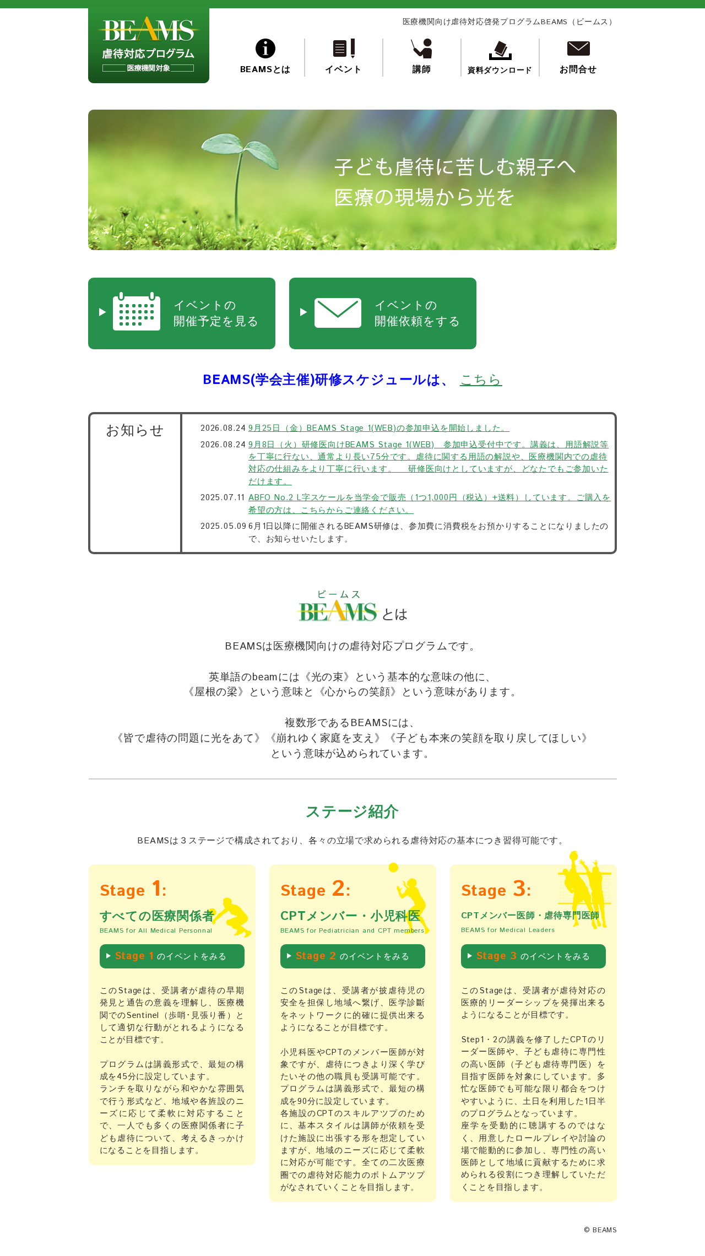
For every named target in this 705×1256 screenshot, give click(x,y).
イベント (343, 69)
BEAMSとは (265, 69)
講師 (422, 69)
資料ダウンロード (500, 70)
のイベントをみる (171, 956)
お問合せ (578, 69)
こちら (481, 380)
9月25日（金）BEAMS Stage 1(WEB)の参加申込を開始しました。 (378, 428)
